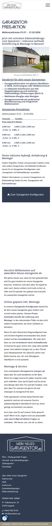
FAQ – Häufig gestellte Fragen (14, 457)
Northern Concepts (42, 524)
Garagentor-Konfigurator (25, 169)
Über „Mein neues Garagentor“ (14, 476)
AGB (4, 482)
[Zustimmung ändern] (5, 518)
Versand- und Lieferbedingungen (15, 460)
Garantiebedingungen (11, 488)
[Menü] (46, 5)
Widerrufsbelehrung (10, 491)
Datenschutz (7, 479)
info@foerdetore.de (12, 514)
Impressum (6, 485)
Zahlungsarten (8, 463)
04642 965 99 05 (11, 510)
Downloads (6, 467)
